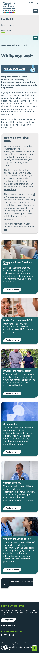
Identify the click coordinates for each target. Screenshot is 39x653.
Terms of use (24, 643)
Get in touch (8, 625)
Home (3, 45)
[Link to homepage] (8, 7)
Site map (23, 645)
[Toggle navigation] (35, 11)
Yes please (8, 619)
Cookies (16, 645)
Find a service (8, 25)
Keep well (6, 30)
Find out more (13, 289)
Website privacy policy (9, 643)
